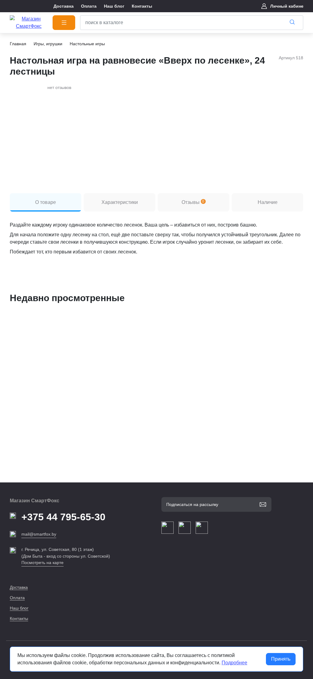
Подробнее (234, 662)
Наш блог (19, 608)
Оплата (17, 597)
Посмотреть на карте (42, 562)
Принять (280, 659)
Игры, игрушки (48, 43)
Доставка (19, 587)
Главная (18, 43)
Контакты (19, 618)
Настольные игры (87, 43)
